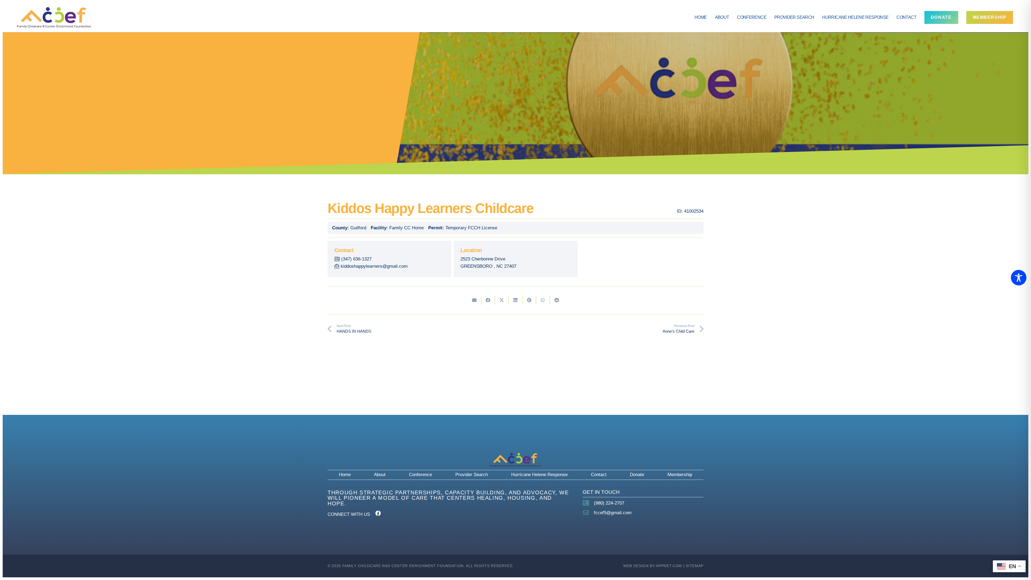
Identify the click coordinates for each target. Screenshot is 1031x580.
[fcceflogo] (53, 17)
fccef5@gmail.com (612, 512)
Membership (679, 474)
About (380, 474)
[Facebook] (378, 513)
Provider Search (471, 474)
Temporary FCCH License (471, 227)
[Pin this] (529, 300)
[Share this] (488, 300)
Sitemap (694, 566)
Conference (420, 474)
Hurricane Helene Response (539, 474)
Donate (637, 474)
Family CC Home (406, 227)
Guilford (358, 227)
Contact (599, 474)
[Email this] (474, 300)
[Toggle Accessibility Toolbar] (1018, 277)
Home (345, 474)
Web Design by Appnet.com (652, 566)
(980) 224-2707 (609, 503)
